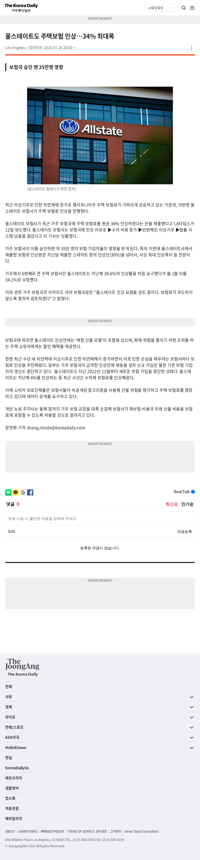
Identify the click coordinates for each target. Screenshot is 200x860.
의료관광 (12, 808)
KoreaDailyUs (17, 767)
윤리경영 (101, 831)
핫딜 (8, 757)
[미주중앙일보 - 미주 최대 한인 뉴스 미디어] (21, 8)
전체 (8, 686)
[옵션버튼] (192, 48)
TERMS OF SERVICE (80, 831)
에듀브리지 (13, 777)
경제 (8, 706)
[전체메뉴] (192, 8)
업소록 (10, 798)
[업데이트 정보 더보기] (53, 47)
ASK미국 (12, 737)
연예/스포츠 (14, 727)
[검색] (184, 8)
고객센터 (115, 831)
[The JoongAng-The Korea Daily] (22, 667)
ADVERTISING (27, 831)
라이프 (10, 716)
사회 (8, 696)
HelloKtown (15, 747)
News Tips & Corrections (141, 831)
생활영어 (12, 788)
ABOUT (10, 831)
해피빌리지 (13, 818)
